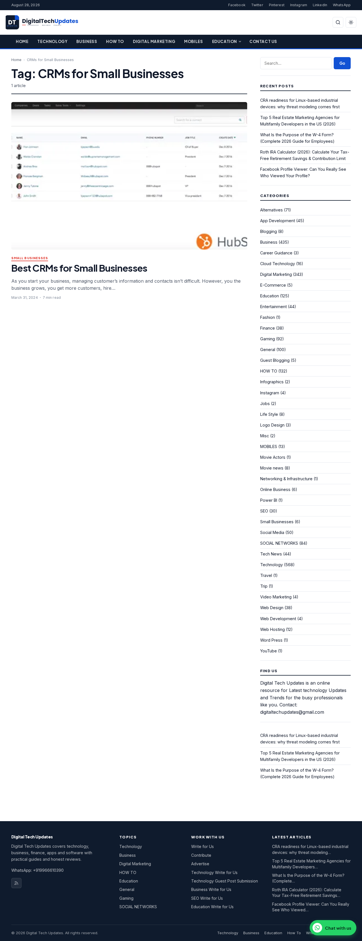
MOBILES (268, 446)
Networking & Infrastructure (286, 478)
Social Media (272, 532)
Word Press (271, 640)
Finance (267, 328)
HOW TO (268, 371)
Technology (52, 41)
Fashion (267, 317)
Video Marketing (276, 596)
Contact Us (263, 41)
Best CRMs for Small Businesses (79, 268)
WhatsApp (342, 5)
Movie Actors (272, 457)
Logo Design (272, 425)
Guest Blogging (275, 360)
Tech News (271, 553)
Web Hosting (272, 629)
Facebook (236, 5)
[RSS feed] (16, 883)
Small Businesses (29, 258)
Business (86, 41)
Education (224, 41)
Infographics (272, 381)
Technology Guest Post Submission (224, 881)
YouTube (268, 650)
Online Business (275, 489)
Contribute (201, 855)
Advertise (200, 863)
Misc (264, 435)
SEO (264, 511)
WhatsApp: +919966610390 (37, 870)
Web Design (271, 607)
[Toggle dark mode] (351, 22)
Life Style (269, 414)
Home (22, 41)
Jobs (265, 403)
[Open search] (338, 22)
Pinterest (277, 5)
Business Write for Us (211, 889)
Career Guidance (276, 252)
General (267, 349)
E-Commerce (273, 285)
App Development (277, 220)
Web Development (278, 618)
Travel (266, 575)
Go (342, 63)
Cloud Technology (277, 263)
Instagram (298, 5)
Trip (264, 586)
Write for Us (202, 846)
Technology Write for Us (214, 872)
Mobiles (193, 41)
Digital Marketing (154, 41)
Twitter (257, 5)
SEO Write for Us (207, 898)
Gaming (267, 338)
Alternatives (271, 209)
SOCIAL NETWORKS (279, 543)
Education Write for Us (212, 906)
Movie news (271, 468)
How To (115, 41)
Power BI (268, 500)
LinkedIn (320, 5)
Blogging (268, 231)
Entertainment (273, 306)
